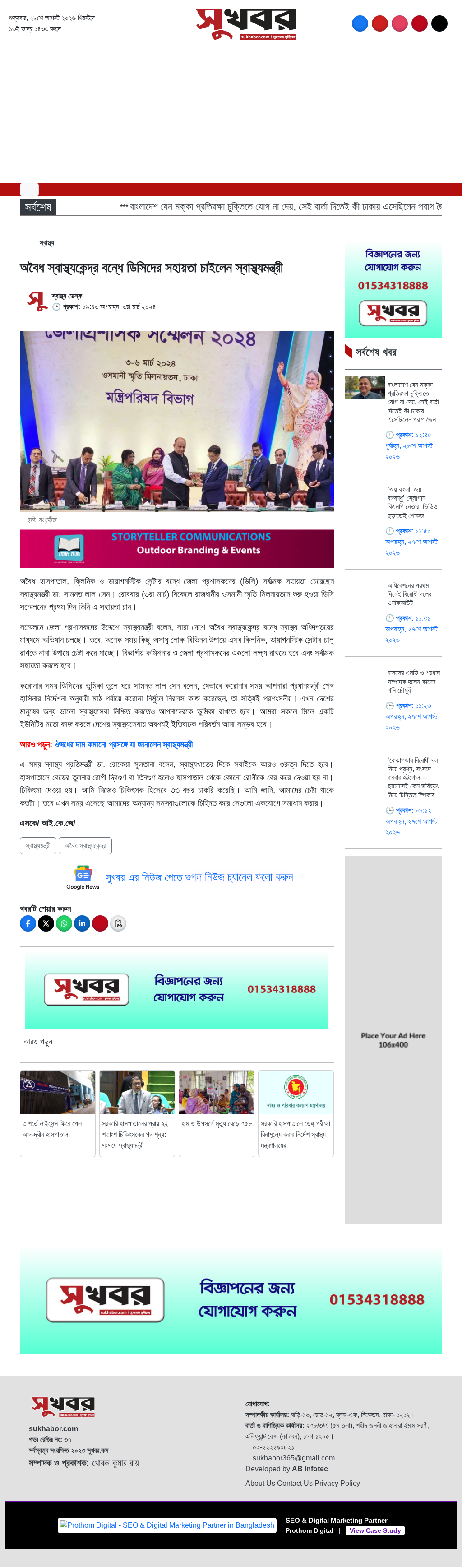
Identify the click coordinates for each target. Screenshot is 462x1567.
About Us (261, 1483)
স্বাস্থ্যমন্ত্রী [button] (38, 845)
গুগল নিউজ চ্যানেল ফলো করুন (239, 877)
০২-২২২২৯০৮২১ (272, 1447)
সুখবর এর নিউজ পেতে (145, 877)
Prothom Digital (309, 1530)
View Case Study (375, 1530)
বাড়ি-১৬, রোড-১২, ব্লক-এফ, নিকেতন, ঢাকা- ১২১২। (330, 1415)
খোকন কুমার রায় (84, 1463)
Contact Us (295, 1483)
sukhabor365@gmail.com (293, 1458)
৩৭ (50, 1439)
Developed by (286, 1469)
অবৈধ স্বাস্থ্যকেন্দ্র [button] (85, 845)
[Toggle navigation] (29, 189)
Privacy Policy (337, 1483)
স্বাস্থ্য (46, 242)
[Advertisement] (231, 115)
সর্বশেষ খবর (376, 352)
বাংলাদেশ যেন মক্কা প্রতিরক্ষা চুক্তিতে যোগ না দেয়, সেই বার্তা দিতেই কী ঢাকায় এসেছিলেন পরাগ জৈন (264, 206)
